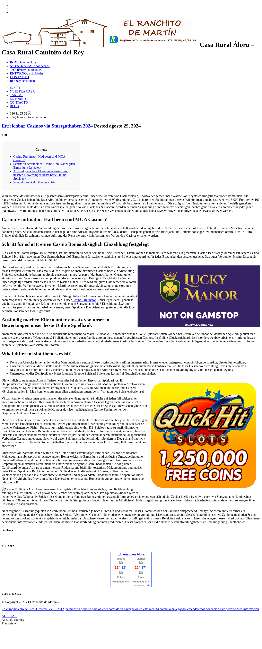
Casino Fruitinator (84, 300)
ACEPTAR (9, 616)
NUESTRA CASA (22, 91)
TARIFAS (16, 95)
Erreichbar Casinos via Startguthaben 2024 (48, 126)
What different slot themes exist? (34, 182)
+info (148, 585)
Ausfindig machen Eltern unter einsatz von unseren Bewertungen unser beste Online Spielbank (40, 174)
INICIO (15, 87)
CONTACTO (19, 102)
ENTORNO (18, 98)
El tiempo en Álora (131, 554)
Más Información (248, 609)
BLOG (14, 106)
